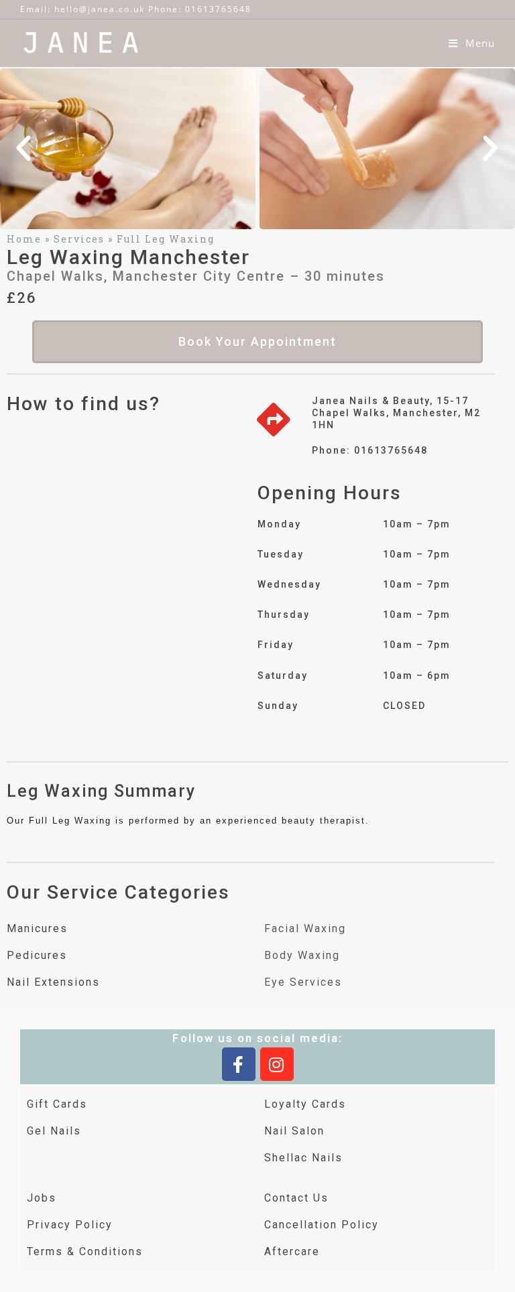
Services (79, 239)
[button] (24, 149)
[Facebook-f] (238, 1064)
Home (24, 239)
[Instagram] (277, 1064)
